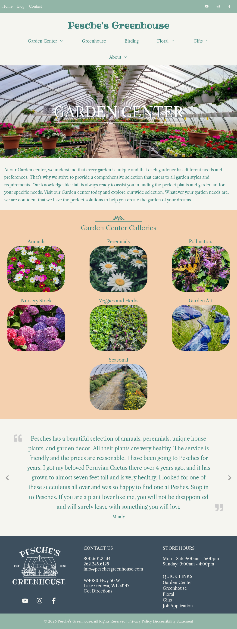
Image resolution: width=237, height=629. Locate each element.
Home (7, 6)
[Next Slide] (230, 477)
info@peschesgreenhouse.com (113, 569)
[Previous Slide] (7, 477)
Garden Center (42, 41)
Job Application (178, 605)
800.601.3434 (97, 558)
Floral (162, 41)
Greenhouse (94, 41)
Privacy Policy (140, 621)
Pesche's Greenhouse (118, 25)
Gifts (198, 41)
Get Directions (98, 591)
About (115, 57)
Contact (35, 6)
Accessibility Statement (174, 621)
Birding (132, 41)
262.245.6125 (96, 564)
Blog (20, 6)
